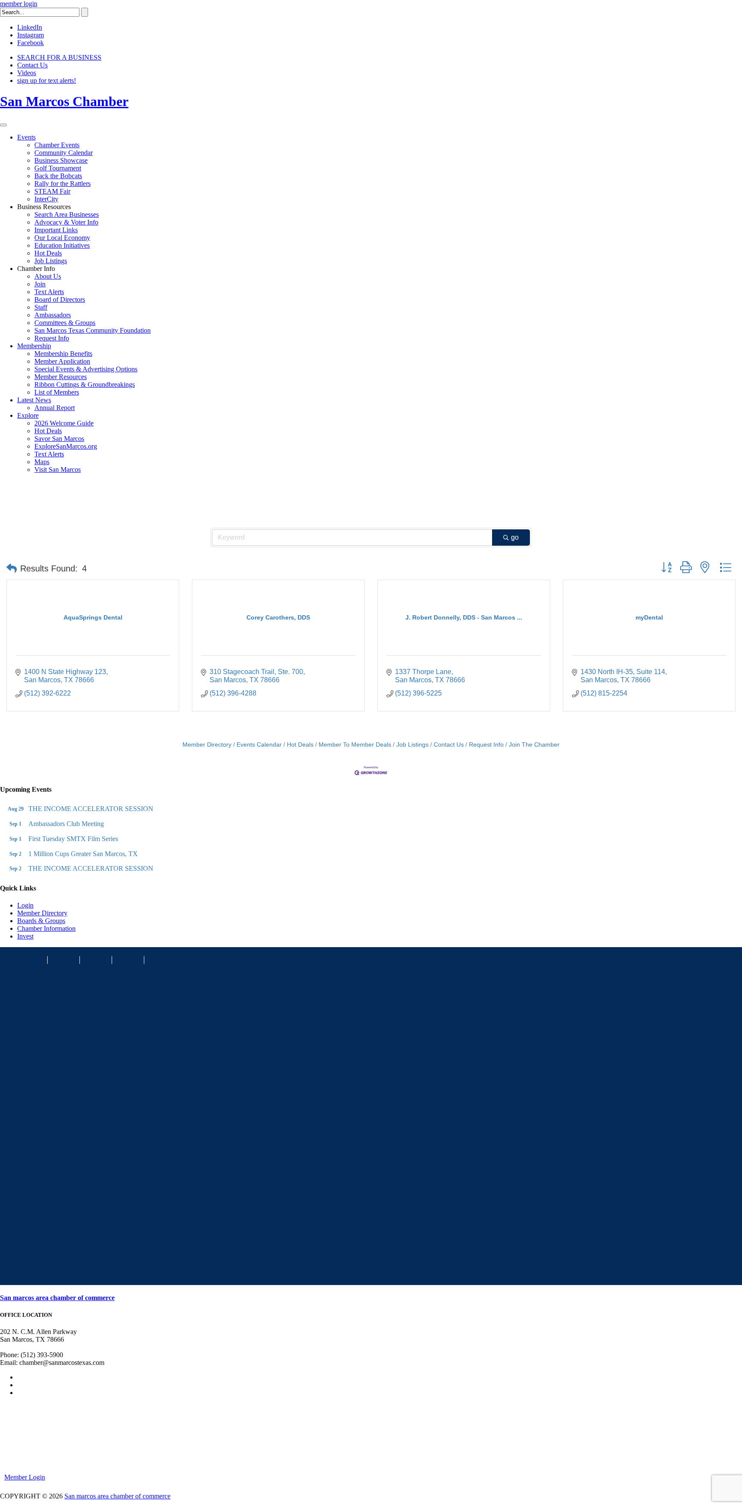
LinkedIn (29, 27)
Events (26, 137)
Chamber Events (56, 145)
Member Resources (60, 376)
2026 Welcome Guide (64, 423)
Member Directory (206, 744)
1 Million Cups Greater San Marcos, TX (83, 853)
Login (25, 905)
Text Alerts (49, 291)
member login (18, 3)
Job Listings (50, 260)
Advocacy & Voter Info (66, 222)
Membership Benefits (63, 353)
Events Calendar (259, 744)
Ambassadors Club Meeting (66, 823)
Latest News (34, 400)
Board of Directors (59, 299)
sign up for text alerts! (46, 80)
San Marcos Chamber (64, 101)
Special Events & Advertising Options (85, 369)
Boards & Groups (41, 920)
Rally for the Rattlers (62, 183)
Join (40, 284)
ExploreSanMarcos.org (65, 446)
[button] (11, 568)
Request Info (51, 338)
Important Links (56, 230)
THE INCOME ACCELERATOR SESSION (90, 808)
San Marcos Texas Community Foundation (92, 330)
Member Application (62, 361)
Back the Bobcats (58, 175)
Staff (40, 307)
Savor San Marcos (59, 438)
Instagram (30, 35)
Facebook (30, 42)
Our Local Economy (62, 237)
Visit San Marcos (57, 469)
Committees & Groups (64, 322)
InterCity (46, 199)
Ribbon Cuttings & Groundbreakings (84, 384)
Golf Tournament (57, 168)
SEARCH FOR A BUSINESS (59, 57)
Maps (41, 461)
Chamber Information (46, 928)
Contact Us (32, 65)
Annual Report (54, 407)
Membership (34, 345)
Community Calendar (63, 152)
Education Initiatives (62, 245)
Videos (26, 72)
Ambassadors (52, 315)
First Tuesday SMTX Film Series (73, 838)
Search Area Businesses (66, 214)
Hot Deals (48, 253)
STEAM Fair (52, 191)
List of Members (56, 392)
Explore (28, 415)
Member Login (24, 1477)
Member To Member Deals (355, 744)
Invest (25, 936)
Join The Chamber (534, 744)
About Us (47, 276)
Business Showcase (61, 160)
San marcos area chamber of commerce (57, 1297)
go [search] (515, 537)
